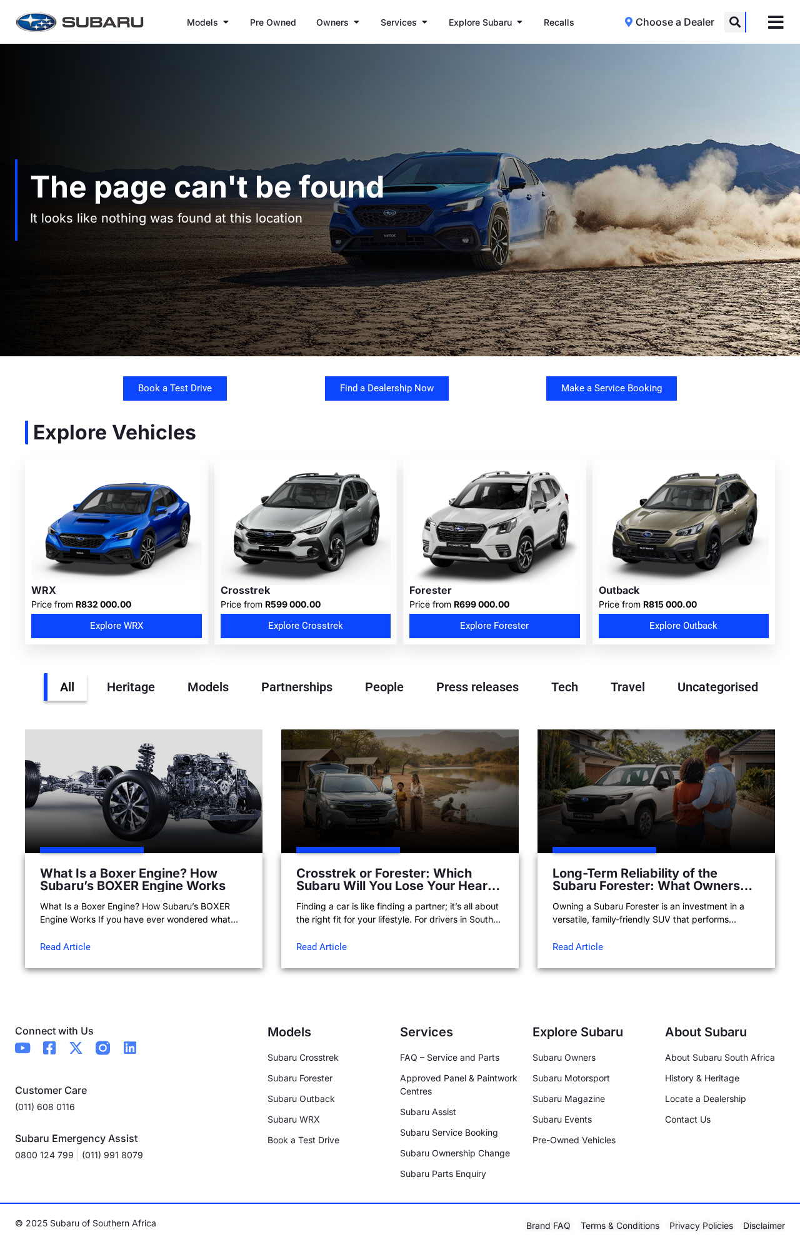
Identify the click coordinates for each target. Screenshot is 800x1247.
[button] (734, 22)
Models (208, 686)
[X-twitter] (76, 1048)
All (67, 686)
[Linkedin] (129, 1048)
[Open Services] (424, 22)
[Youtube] (22, 1048)
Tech (564, 686)
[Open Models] (225, 22)
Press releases (477, 686)
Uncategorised (718, 686)
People (384, 686)
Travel (628, 686)
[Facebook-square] (49, 1048)
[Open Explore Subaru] (519, 22)
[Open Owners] (356, 22)
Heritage (131, 686)
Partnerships (296, 686)
